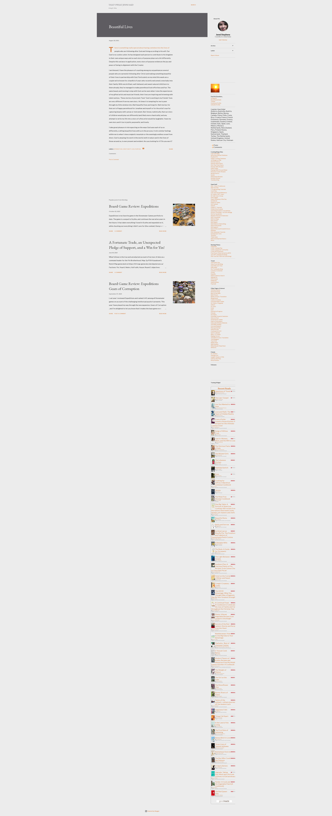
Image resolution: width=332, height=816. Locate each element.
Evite (212, 308)
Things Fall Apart (221, 716)
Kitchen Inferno (215, 162)
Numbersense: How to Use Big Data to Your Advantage (224, 635)
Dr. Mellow (214, 353)
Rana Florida (214, 777)
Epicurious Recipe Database (219, 155)
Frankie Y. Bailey (219, 795)
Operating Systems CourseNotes (220, 210)
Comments (217, 147)
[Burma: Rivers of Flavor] (213, 696)
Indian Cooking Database (218, 158)
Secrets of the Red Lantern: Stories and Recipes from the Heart (226, 626)
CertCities (214, 191)
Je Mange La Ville (216, 160)
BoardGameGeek (216, 100)
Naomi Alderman (219, 399)
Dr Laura (213, 306)
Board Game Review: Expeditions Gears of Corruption (134, 286)
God (133, 149)
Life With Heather (216, 324)
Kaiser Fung (214, 639)
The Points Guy (215, 262)
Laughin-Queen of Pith (217, 357)
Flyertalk (213, 284)
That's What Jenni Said (121, 4)
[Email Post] (143, 149)
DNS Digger (214, 197)
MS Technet (214, 204)
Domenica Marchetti (220, 449)
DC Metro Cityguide (217, 303)
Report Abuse (215, 55)
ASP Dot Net (214, 187)
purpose (138, 149)
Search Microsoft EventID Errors (220, 229)
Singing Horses (215, 336)
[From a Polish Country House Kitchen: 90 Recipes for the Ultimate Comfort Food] (213, 423)
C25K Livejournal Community (219, 250)
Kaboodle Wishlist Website (219, 323)
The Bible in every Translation (219, 337)
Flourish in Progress (216, 311)
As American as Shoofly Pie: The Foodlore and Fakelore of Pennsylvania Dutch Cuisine (223, 534)
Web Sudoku (214, 344)
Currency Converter (217, 270)
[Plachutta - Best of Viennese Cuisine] (213, 646)
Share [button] (171, 149)
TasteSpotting (215, 180)
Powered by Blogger (153, 811)
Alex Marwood (219, 455)
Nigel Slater (214, 787)
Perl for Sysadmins (216, 214)
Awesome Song (215, 291)
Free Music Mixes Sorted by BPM (221, 253)
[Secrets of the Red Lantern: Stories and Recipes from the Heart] (213, 627)
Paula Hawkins (219, 681)
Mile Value (214, 267)
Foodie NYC (214, 157)
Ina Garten (214, 486)
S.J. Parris (218, 491)
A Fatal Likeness (221, 766)
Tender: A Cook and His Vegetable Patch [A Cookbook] (224, 784)
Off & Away (214, 279)
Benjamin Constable (220, 747)
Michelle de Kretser (220, 392)
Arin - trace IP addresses (218, 186)
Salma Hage (218, 463)
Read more (162, 231)
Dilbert (213, 305)
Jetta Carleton (219, 688)
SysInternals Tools (216, 233)
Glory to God (215, 318)
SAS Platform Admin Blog (218, 224)
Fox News (214, 314)
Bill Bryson (218, 552)
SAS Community (215, 217)
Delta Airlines (215, 282)
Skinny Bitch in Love (223, 738)
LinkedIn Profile (215, 105)
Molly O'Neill (215, 514)
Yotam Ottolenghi (215, 620)
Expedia (213, 274)
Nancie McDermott (216, 572)
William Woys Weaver (216, 538)
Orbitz (213, 272)
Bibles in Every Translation (219, 296)
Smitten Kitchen (215, 178)
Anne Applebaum (215, 427)
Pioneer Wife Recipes (217, 166)
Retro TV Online (215, 334)
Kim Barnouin (219, 739)
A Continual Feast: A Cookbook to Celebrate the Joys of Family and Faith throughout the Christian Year (224, 606)
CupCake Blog (215, 153)
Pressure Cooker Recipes (218, 171)
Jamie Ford (218, 434)
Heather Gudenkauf (220, 673)
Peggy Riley (218, 526)
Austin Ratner (219, 726)
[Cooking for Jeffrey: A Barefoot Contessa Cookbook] (213, 485)
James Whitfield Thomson (221, 407)
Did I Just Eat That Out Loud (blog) (221, 256)
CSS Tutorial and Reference (219, 192)
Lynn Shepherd (219, 767)
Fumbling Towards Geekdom (219, 316)
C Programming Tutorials (218, 189)
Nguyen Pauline (215, 629)
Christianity (127, 149)
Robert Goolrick (219, 544)
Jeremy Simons (215, 705)
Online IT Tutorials (216, 207)
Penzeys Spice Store (217, 163)
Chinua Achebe (219, 717)
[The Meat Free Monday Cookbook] (213, 500)
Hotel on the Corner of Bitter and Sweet (223, 577)
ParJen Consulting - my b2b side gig (221, 212)
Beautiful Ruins (221, 518)
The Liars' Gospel (222, 398)
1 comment (118, 231)
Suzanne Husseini (216, 666)
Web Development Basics (218, 238)
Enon (217, 474)
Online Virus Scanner (217, 209)
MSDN (213, 206)
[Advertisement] (138, 177)
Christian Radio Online (217, 301)
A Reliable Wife (221, 543)
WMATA (213, 347)
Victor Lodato (218, 469)
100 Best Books (215, 290)
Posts (215, 145)
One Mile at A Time (216, 266)
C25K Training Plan (216, 248)
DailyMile (214, 246)
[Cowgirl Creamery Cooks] (213, 587)
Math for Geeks (215, 202)
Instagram (214, 98)
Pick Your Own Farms (217, 165)
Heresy (218, 490)
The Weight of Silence (220, 671)
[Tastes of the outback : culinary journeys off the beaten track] (213, 703)
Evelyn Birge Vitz (215, 610)
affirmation (118, 149)
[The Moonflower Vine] (213, 689)
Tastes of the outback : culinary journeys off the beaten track (225, 702)
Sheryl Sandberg (219, 442)
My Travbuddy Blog (217, 269)
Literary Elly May (216, 358)
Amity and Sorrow (222, 524)
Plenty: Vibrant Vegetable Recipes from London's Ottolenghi (224, 616)
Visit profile (223, 40)
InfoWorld (214, 201)
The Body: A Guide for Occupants (222, 550)
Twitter (213, 101)
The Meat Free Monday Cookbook (222, 498)
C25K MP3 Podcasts (217, 251)
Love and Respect (216, 326)
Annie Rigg (218, 500)
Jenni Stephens (223, 34)
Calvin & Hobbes (216, 300)
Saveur (213, 175)
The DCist (214, 341)
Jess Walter (218, 519)
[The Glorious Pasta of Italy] (213, 450)
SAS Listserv (214, 220)
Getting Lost (214, 355)
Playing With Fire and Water (219, 170)
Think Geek (214, 237)
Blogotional (214, 298)
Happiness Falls (221, 710)
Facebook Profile (216, 103)
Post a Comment (114, 159)
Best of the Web (215, 293)
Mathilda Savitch (221, 468)
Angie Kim (218, 711)
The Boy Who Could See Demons (223, 759)
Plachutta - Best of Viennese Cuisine (222, 644)
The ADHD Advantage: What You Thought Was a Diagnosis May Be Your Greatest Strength (223, 594)
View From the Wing (217, 264)
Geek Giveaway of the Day (219, 199)
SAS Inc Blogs (215, 219)
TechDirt (213, 235)
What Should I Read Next (218, 346)
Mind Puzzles (215, 329)
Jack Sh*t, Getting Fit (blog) (219, 254)
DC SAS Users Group (217, 196)
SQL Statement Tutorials (218, 232)
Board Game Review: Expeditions (134, 206)
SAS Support (214, 227)
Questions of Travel (222, 391)
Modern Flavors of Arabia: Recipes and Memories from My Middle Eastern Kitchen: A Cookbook (223, 661)
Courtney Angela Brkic (220, 733)
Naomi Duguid (219, 696)
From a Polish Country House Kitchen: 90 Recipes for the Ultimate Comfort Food (223, 422)
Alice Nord (218, 654)
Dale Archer (214, 598)
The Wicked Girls (222, 454)
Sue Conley (218, 587)
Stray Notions (215, 360)
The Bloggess (215, 339)
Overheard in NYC (216, 331)
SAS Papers (214, 222)
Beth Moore (214, 295)
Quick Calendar (215, 333)
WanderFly (214, 277)
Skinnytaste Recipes (217, 176)
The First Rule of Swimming (221, 731)
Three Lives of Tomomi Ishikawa (221, 745)
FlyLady (213, 313)
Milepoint (214, 280)
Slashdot (213, 230)
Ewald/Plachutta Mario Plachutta (222, 646)
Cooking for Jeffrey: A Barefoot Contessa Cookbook (223, 483)
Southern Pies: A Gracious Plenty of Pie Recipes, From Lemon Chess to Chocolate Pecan (224, 567)
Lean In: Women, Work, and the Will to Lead (225, 439)
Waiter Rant (214, 342)
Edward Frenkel (219, 415)
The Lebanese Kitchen (220, 461)
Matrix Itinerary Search (218, 275)
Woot (212, 240)
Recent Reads (224, 388)
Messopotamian (215, 328)
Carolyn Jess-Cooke (220, 761)
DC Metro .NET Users (217, 194)
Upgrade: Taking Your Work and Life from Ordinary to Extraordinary (225, 774)
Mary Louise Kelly (219, 753)
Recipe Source (215, 173)
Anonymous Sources (223, 752)
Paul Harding (218, 475)
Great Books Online (217, 319)
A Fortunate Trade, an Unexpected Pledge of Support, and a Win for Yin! (137, 245)
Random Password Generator (219, 215)
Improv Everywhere (216, 321)
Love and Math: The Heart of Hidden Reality (224, 413)
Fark (212, 309)
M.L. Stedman (219, 560)
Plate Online (214, 168)
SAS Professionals (216, 225)
